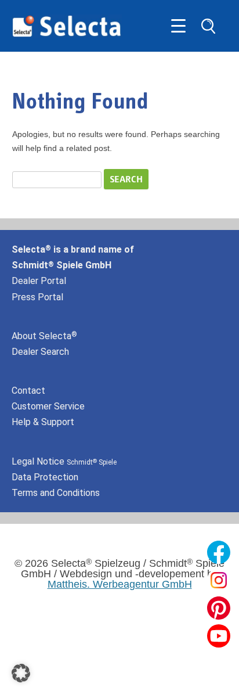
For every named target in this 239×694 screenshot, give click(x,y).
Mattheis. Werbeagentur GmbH (120, 584)
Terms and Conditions (56, 492)
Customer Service (48, 406)
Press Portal (37, 297)
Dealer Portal (39, 280)
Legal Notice (64, 461)
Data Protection (45, 477)
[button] (21, 673)
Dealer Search (40, 351)
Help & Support (43, 421)
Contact (28, 390)
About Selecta (44, 335)
